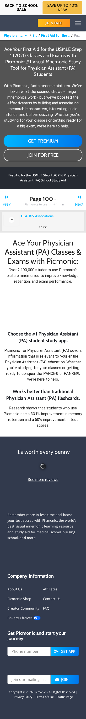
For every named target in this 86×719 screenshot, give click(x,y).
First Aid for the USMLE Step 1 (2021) (55, 35)
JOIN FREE (54, 23)
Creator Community (23, 608)
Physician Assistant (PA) (13, 35)
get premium (43, 141)
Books (35, 35)
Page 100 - (78, 35)
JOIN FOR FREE (43, 155)
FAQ (46, 608)
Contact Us (52, 598)
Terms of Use (44, 697)
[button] (43, 307)
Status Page (65, 697)
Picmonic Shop (19, 598)
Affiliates (50, 589)
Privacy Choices (20, 618)
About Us (14, 589)
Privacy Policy (23, 697)
